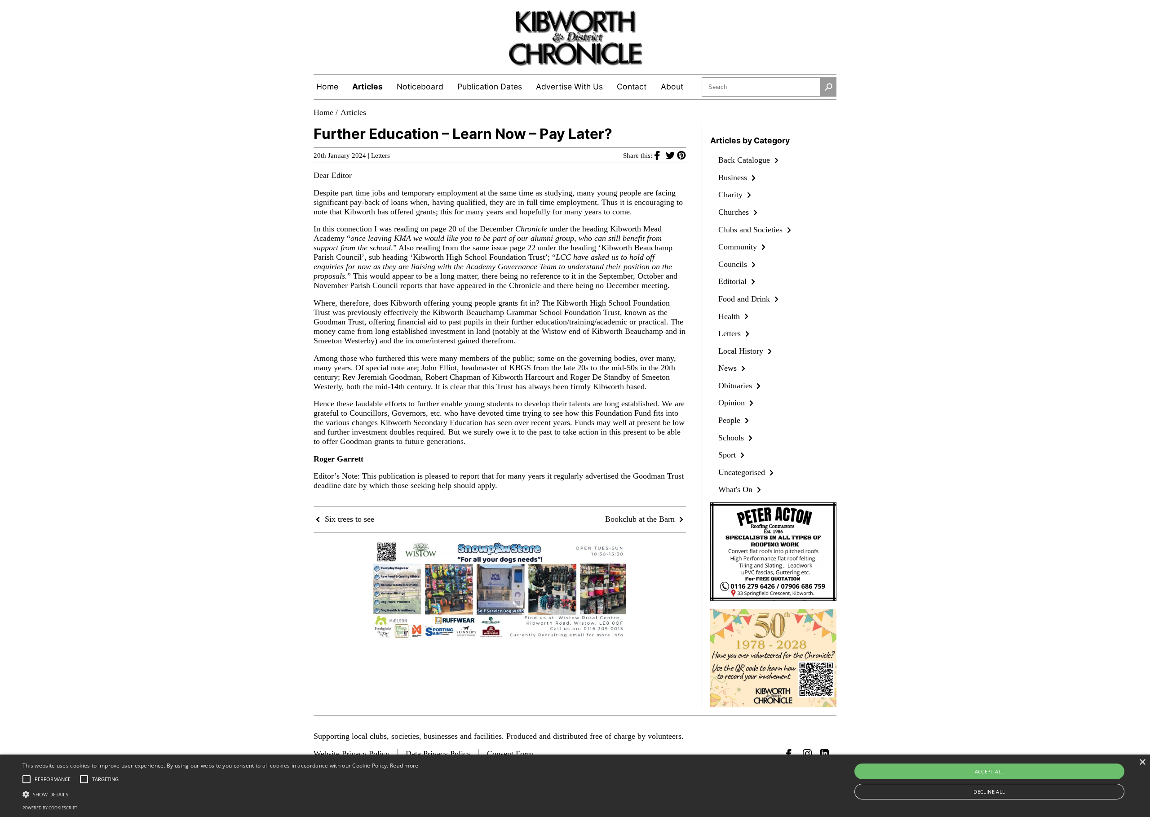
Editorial (733, 281)
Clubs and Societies (751, 229)
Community (738, 246)
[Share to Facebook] (660, 155)
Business (733, 177)
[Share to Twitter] (671, 155)
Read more (404, 765)
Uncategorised (742, 472)
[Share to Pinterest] (681, 155)
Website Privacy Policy (351, 753)
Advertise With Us (569, 86)
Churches (734, 212)
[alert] (575, 786)
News (728, 368)
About (672, 86)
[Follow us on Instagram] (807, 753)
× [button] (1142, 762)
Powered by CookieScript (49, 808)
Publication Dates (489, 86)
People (730, 420)
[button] (220, 794)
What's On (736, 489)
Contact (631, 86)
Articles (367, 86)
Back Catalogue (745, 159)
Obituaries (736, 385)
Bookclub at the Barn (641, 519)
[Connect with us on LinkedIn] (824, 753)
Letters (380, 155)
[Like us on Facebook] (790, 753)
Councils (733, 264)
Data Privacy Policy (438, 753)
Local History (741, 350)
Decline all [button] (989, 791)
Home (327, 86)
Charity (731, 194)
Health (730, 316)
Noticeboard (420, 86)
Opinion (732, 402)
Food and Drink (745, 298)
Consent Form (510, 753)
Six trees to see (348, 519)
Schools (732, 437)
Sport (728, 454)
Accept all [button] (989, 771)
